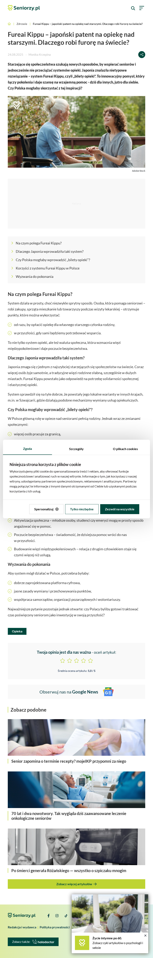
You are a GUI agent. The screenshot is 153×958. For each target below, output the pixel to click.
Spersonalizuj (43, 509)
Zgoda (27, 448)
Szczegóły (76, 449)
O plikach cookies (125, 449)
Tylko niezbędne (82, 509)
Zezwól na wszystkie (119, 509)
